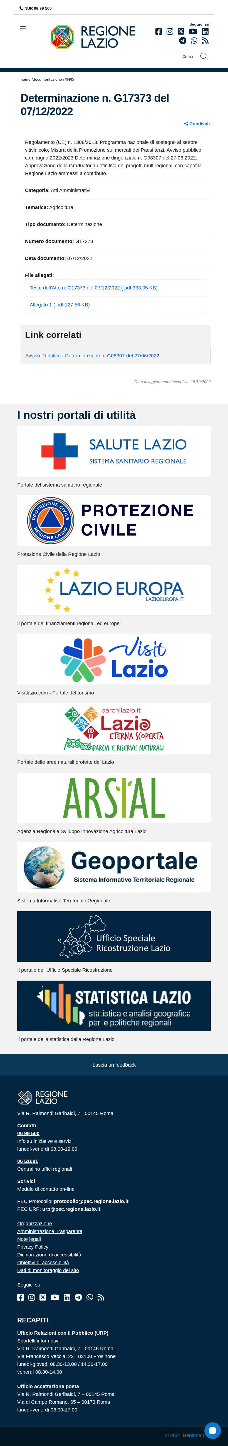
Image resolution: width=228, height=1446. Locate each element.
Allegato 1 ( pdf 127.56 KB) (60, 305)
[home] (97, 36)
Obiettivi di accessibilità (43, 1262)
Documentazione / (48, 79)
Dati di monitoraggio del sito (48, 1270)
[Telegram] (78, 1297)
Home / (27, 79)
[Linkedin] (205, 31)
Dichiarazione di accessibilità (49, 1255)
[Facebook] (158, 31)
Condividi (199, 123)
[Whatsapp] (194, 40)
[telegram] (182, 40)
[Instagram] (170, 31)
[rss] (205, 40)
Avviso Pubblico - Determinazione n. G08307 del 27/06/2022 (92, 356)
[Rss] (101, 1297)
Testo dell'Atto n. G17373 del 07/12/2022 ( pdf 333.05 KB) (94, 288)
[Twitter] (181, 31)
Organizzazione (34, 1223)
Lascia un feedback (114, 1065)
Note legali (29, 1239)
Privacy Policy (32, 1247)
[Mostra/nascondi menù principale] (25, 28)
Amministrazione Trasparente (49, 1231)
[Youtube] (193, 31)
